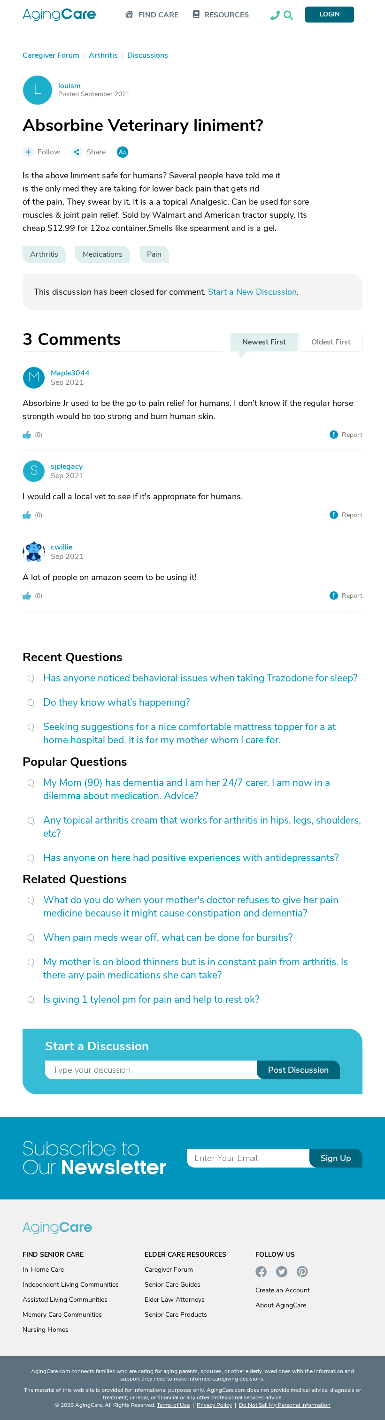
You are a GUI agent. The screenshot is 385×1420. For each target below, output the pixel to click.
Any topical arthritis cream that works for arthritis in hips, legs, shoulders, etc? (202, 827)
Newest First (264, 342)
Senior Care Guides (172, 1284)
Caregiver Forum (169, 1269)
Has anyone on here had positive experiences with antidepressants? (191, 857)
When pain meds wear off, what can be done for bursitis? (168, 937)
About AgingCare (280, 1305)
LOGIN (329, 14)
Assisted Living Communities (65, 1299)
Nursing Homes (46, 1329)
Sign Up (336, 1158)
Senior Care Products (176, 1314)
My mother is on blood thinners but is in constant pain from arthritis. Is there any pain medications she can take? (195, 968)
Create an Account (282, 1290)
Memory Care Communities (62, 1314)
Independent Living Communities (71, 1284)
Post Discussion (298, 1070)
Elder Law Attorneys (175, 1299)
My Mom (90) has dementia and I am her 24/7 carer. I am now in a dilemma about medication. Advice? (186, 789)
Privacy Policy (214, 1405)
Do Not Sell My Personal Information (285, 1405)
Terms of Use (173, 1405)
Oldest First (331, 342)
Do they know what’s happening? (116, 702)
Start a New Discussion (252, 292)
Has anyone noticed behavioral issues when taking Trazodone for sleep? (200, 678)
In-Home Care (43, 1269)
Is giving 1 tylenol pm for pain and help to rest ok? (151, 999)
